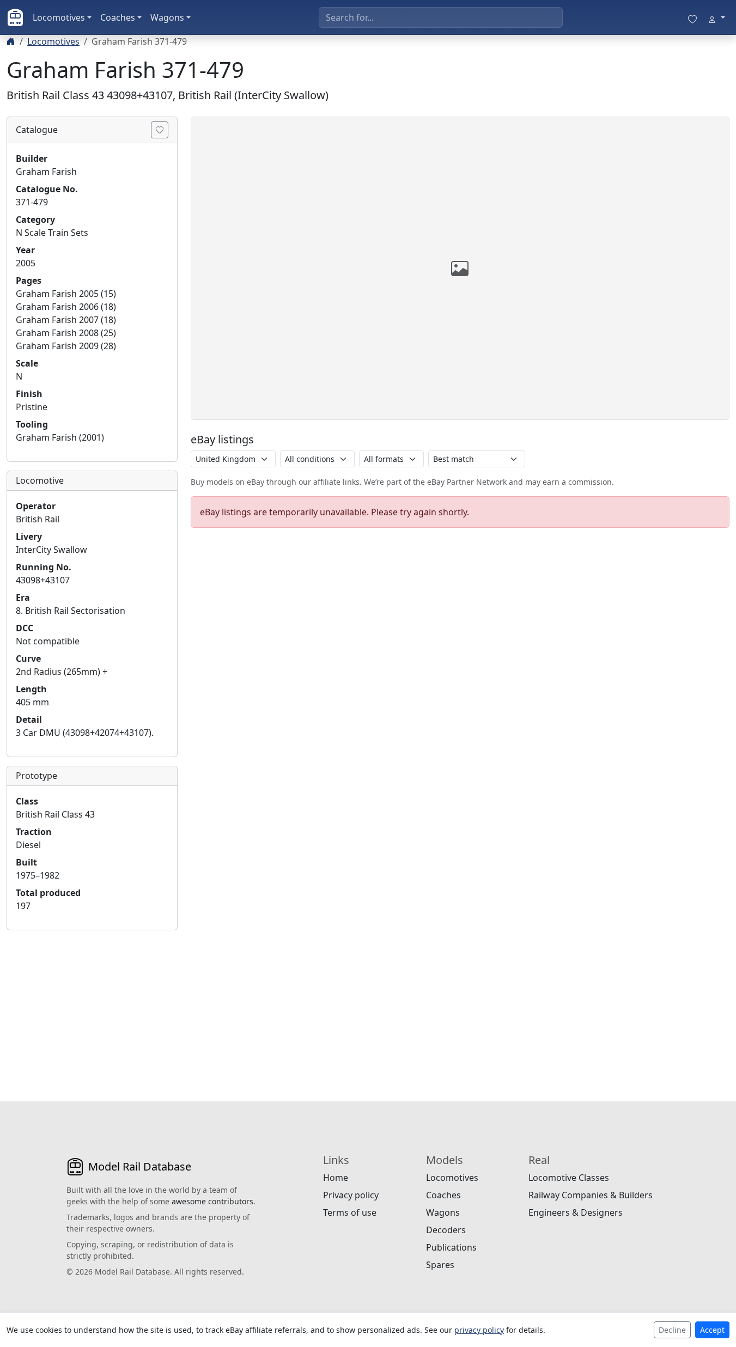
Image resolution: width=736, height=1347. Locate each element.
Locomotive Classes (568, 1178)
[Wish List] (692, 17)
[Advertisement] (92, 1007)
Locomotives (59, 17)
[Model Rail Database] (15, 17)
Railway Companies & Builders (590, 1195)
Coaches (117, 17)
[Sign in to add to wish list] (159, 129)
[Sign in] (716, 17)
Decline (672, 1330)
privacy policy (479, 1330)
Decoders (446, 1230)
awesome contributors (212, 1201)
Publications (451, 1247)
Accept (712, 1330)
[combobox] (441, 17)
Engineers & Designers (575, 1212)
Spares (440, 1265)
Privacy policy (351, 1195)
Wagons (167, 17)
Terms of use (349, 1212)
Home (335, 1178)
